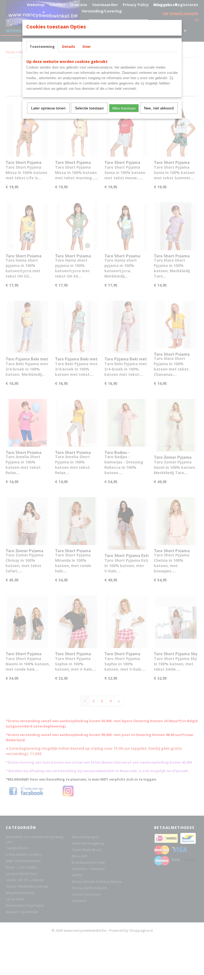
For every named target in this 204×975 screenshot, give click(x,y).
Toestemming (42, 46)
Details (68, 46)
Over (86, 46)
